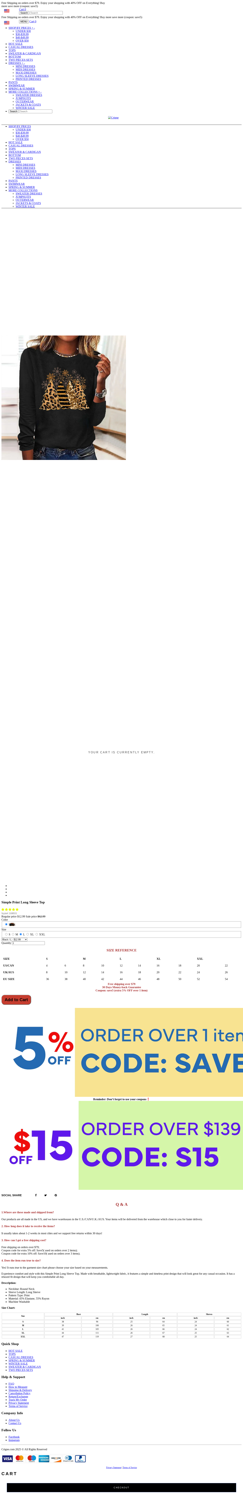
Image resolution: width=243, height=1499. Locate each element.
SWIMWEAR (17, 85)
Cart (22, 9)
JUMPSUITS (23, 98)
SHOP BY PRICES (22, 27)
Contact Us (15, 1423)
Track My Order (18, 1399)
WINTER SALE (25, 107)
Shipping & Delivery (20, 1390)
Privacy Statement (19, 1402)
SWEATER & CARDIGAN (25, 53)
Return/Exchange (18, 1396)
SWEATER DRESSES (29, 95)
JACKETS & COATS (28, 104)
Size (3, 929)
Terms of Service (18, 1406)
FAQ (11, 1383)
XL (32, 934)
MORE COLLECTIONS (25, 91)
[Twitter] (45, 1195)
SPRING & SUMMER (22, 88)
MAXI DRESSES (26, 72)
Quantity (6, 942)
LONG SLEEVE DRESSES (32, 75)
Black (12, 924)
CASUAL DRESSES (21, 47)
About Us (14, 1419)
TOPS (12, 50)
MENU (23, 21)
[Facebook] (35, 1195)
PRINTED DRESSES (28, 79)
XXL (42, 934)
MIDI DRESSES (25, 69)
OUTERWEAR (25, 101)
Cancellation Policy (19, 1393)
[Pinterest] (56, 1195)
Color (4, 919)
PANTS (13, 82)
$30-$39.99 (22, 34)
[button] (10, 909)
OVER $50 (22, 40)
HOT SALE (16, 43)
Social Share (11, 1195)
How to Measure (18, 1386)
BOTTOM (15, 56)
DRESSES (17, 63)
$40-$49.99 (22, 37)
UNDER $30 (23, 31)
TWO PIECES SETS (21, 59)
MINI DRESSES (25, 66)
